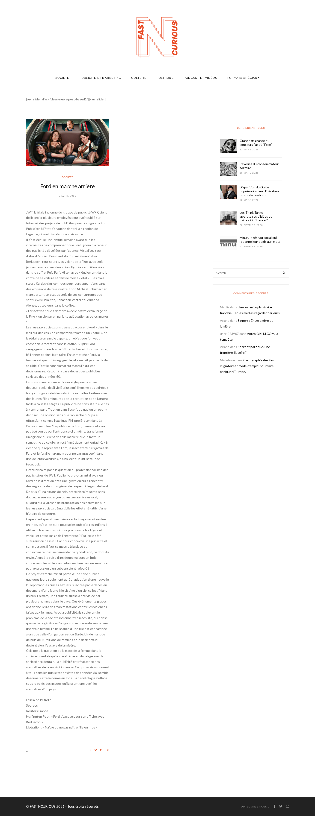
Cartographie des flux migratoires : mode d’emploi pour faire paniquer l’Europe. (247, 366)
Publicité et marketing (100, 77)
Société (62, 77)
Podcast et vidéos (200, 77)
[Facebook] (90, 750)
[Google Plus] (102, 750)
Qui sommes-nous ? (255, 806)
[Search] (284, 273)
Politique (165, 77)
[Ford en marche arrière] (67, 142)
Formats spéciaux (243, 77)
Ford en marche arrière (67, 186)
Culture (138, 77)
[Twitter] (95, 750)
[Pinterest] (107, 750)
